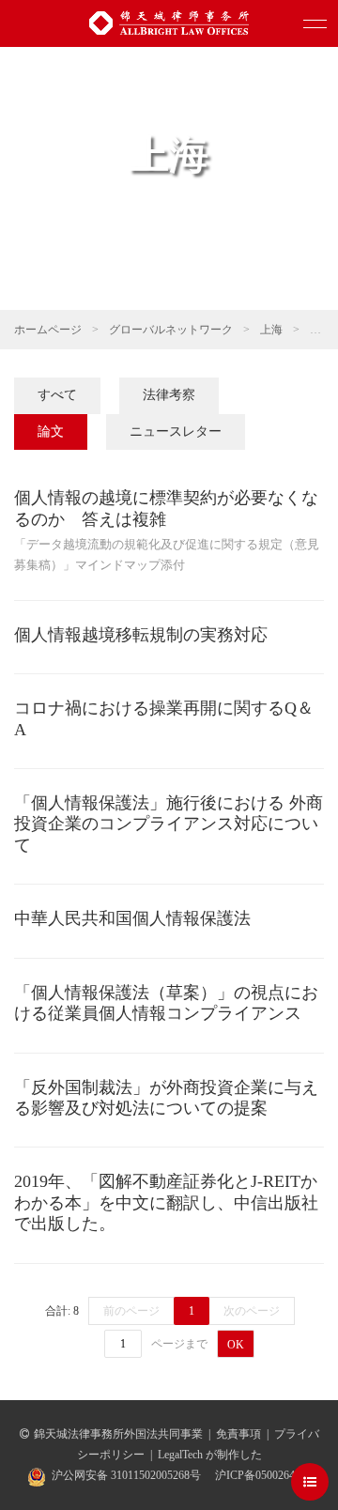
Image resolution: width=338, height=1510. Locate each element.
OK (235, 1344)
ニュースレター (176, 431)
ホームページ (48, 329)
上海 (271, 329)
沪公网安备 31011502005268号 (126, 1475)
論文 (51, 431)
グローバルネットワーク (171, 329)
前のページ (131, 1310)
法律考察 (169, 395)
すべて (57, 395)
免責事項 (238, 1434)
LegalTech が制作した (210, 1454)
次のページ (251, 1310)
